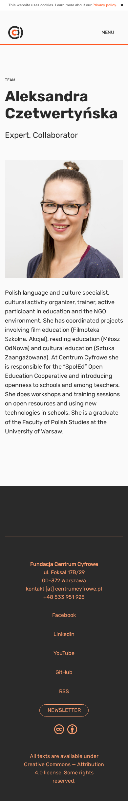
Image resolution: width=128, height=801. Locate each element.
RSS (64, 691)
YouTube (64, 653)
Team (10, 80)
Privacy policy (104, 5)
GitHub (64, 672)
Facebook (64, 615)
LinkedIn (64, 634)
